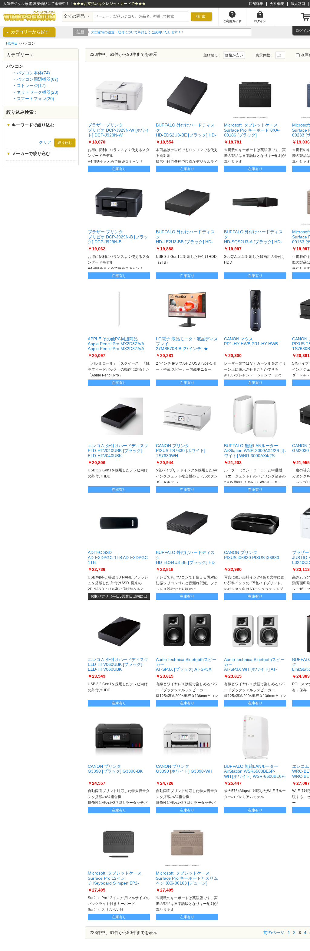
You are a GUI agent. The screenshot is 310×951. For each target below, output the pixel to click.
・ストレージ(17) (29, 85)
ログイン (302, 31)
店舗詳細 (256, 4)
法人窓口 (298, 4)
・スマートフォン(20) (33, 98)
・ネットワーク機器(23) (35, 92)
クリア (45, 142)
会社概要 (277, 4)
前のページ (274, 932)
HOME (11, 43)
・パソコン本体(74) (31, 73)
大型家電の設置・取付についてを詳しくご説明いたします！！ (137, 32)
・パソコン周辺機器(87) (35, 79)
